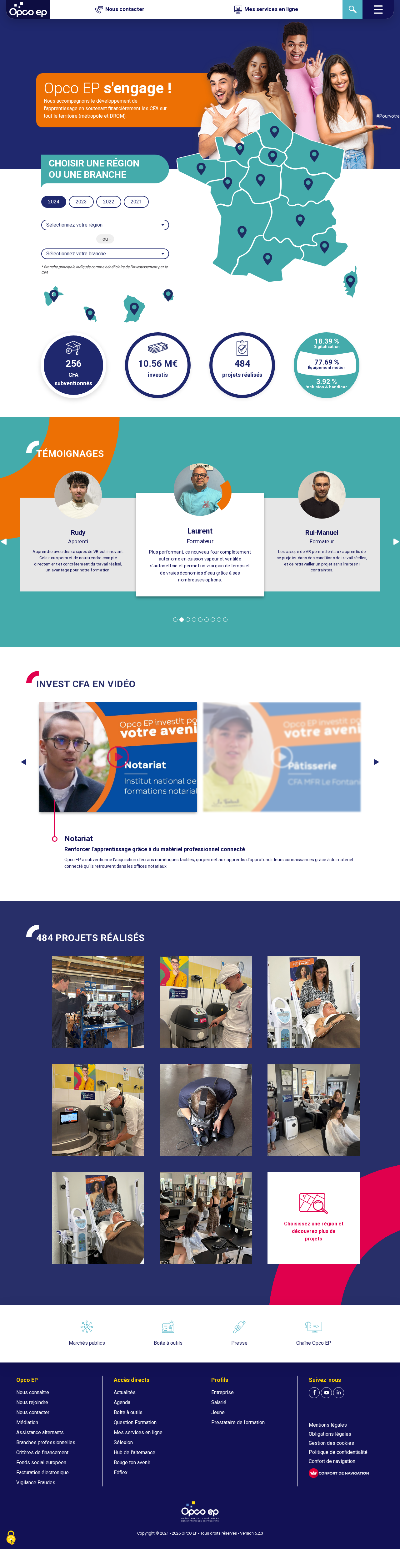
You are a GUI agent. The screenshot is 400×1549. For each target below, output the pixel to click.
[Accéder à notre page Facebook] (314, 1392)
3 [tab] (188, 619)
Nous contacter (32, 1412)
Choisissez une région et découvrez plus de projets (313, 1231)
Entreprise (222, 1392)
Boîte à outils (128, 1412)
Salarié (218, 1402)
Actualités (125, 1392)
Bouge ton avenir (132, 1462)
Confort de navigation (332, 1461)
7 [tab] (213, 619)
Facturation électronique (42, 1472)
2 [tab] (181, 619)
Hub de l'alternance (134, 1452)
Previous (24, 762)
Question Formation (135, 1422)
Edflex (121, 1472)
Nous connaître (32, 1392)
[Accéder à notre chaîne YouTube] (326, 1392)
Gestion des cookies (331, 1443)
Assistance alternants (40, 1432)
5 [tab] (200, 619)
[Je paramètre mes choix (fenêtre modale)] (11, 1538)
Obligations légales (330, 1434)
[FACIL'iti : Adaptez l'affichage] (339, 1473)
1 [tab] (175, 619)
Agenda (122, 1402)
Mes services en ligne (138, 1432)
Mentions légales (328, 1425)
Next (376, 762)
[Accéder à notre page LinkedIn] (338, 1392)
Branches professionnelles (45, 1442)
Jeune (218, 1412)
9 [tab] (225, 619)
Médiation (27, 1422)
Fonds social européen (41, 1462)
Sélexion (123, 1442)
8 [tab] (219, 619)
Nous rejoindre (32, 1402)
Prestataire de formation (238, 1422)
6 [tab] (206, 619)
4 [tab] (194, 619)
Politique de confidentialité (338, 1452)
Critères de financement (42, 1452)
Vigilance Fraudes (35, 1482)
